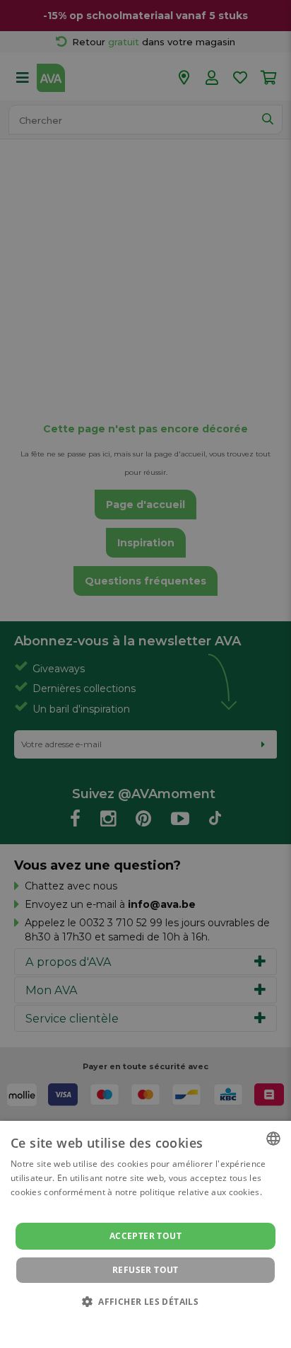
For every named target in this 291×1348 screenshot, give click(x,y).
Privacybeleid (137, 1321)
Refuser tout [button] (145, 1270)
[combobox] (273, 1138)
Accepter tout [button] (145, 1236)
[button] (145, 1301)
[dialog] (145, 1234)
